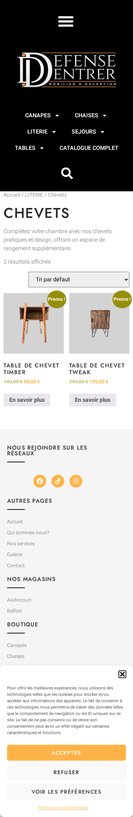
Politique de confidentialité (63, 808)
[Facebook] (39, 481)
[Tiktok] (57, 481)
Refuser (66, 772)
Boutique (23, 624)
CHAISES (86, 115)
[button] (122, 674)
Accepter (66, 753)
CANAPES (38, 115)
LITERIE (37, 132)
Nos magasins (31, 579)
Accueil (12, 195)
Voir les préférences (67, 792)
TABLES (25, 148)
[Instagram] (76, 481)
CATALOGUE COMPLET (89, 148)
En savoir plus (27, 400)
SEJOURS (84, 132)
